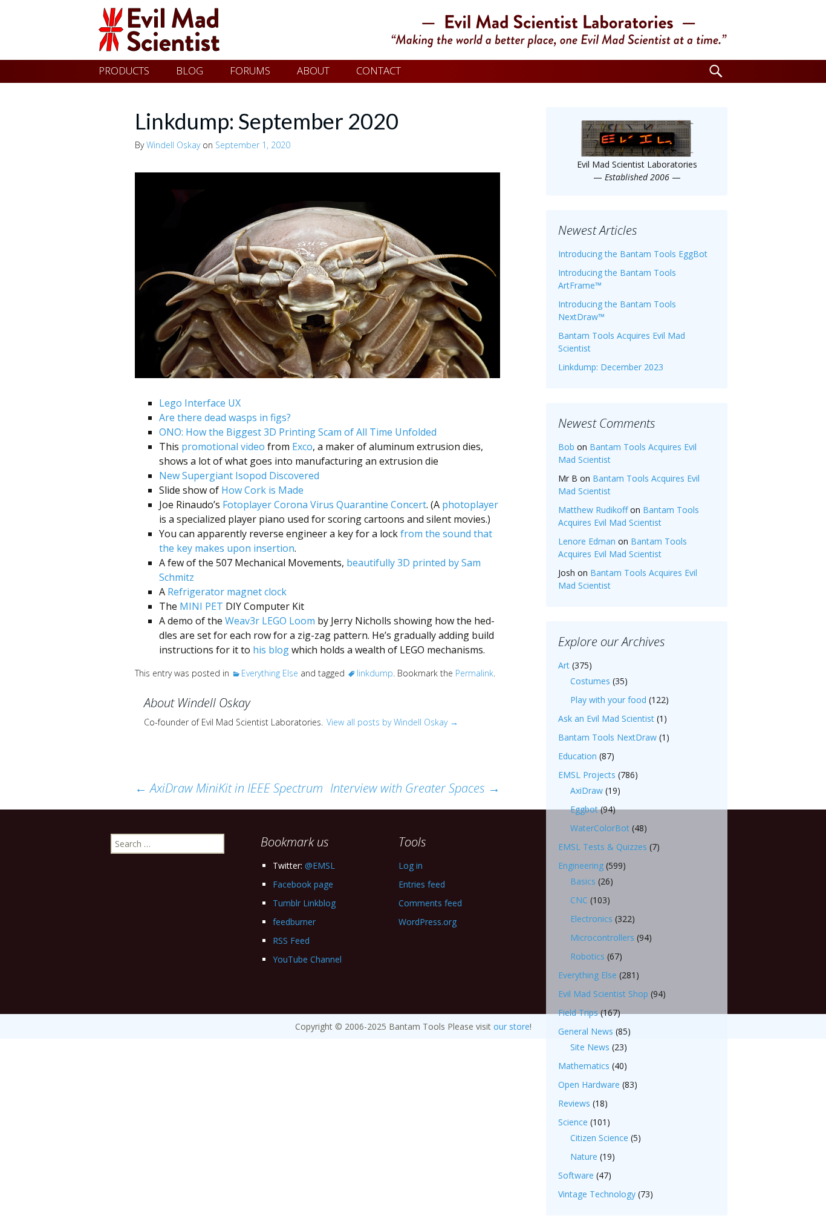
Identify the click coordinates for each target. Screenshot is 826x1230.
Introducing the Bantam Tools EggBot (632, 254)
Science (573, 1122)
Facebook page (303, 884)
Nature (583, 1156)
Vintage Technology (597, 1194)
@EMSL (320, 865)
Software (576, 1175)
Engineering (580, 865)
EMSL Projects (587, 774)
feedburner (294, 921)
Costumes (590, 681)
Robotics (587, 956)
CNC (579, 900)
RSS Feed (291, 940)
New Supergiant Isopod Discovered (239, 475)
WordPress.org (427, 921)
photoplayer (470, 504)
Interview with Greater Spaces (415, 788)
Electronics (591, 918)
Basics (583, 881)
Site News (590, 1047)
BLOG (189, 70)
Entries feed (421, 884)
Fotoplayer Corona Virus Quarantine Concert (324, 504)
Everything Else (269, 673)
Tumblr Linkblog (304, 903)
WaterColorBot (599, 828)
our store (511, 1026)
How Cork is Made (262, 490)
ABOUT (313, 70)
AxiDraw (586, 790)
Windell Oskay (173, 145)
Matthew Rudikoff (593, 509)
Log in (410, 865)
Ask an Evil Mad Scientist (606, 718)
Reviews (574, 1103)
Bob (566, 447)
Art (564, 665)
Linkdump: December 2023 (610, 367)
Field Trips (578, 1012)
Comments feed (430, 903)
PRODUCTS (124, 70)
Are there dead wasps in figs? (225, 417)
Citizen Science (599, 1137)
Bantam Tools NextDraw (607, 737)
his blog (271, 649)
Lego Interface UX (200, 403)
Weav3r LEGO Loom (270, 620)
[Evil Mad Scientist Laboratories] (413, 30)
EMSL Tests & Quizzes (602, 846)
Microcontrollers (602, 937)
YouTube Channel (307, 959)
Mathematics (584, 1065)
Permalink (474, 673)
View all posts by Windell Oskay (392, 722)
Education (577, 756)
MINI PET (201, 606)
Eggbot (584, 809)
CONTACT (378, 70)
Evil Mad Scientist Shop (603, 993)
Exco (302, 446)
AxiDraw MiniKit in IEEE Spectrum (229, 788)
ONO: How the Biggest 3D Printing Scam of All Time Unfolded (298, 432)
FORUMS (250, 70)
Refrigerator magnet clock (227, 591)
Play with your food (608, 699)
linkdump (375, 673)
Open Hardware (589, 1084)
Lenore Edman (587, 541)
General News (585, 1031)
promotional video (223, 446)
